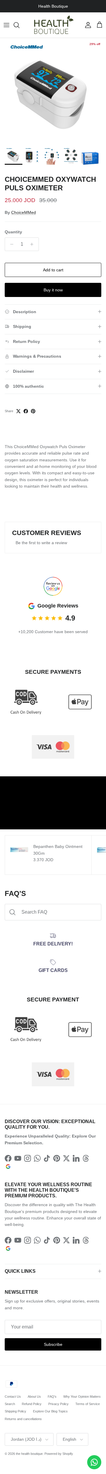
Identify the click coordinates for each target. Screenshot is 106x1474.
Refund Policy (32, 1404)
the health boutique (29, 1453)
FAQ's (52, 1396)
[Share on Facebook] (26, 411)
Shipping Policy (15, 1411)
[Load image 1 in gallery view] (53, 91)
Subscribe (53, 1344)
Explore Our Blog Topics (50, 1411)
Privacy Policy (58, 1404)
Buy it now (53, 290)
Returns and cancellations (23, 1419)
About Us (34, 1396)
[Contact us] (94, 1462)
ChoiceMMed (23, 212)
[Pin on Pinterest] (33, 411)
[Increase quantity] (33, 244)
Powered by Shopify (58, 1453)
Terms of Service (87, 1404)
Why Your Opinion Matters (82, 1396)
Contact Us (13, 1396)
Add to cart (53, 270)
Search (10, 1404)
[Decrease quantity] (10, 244)
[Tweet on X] (18, 411)
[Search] (19, 25)
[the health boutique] (53, 25)
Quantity (13, 232)
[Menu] (6, 25)
